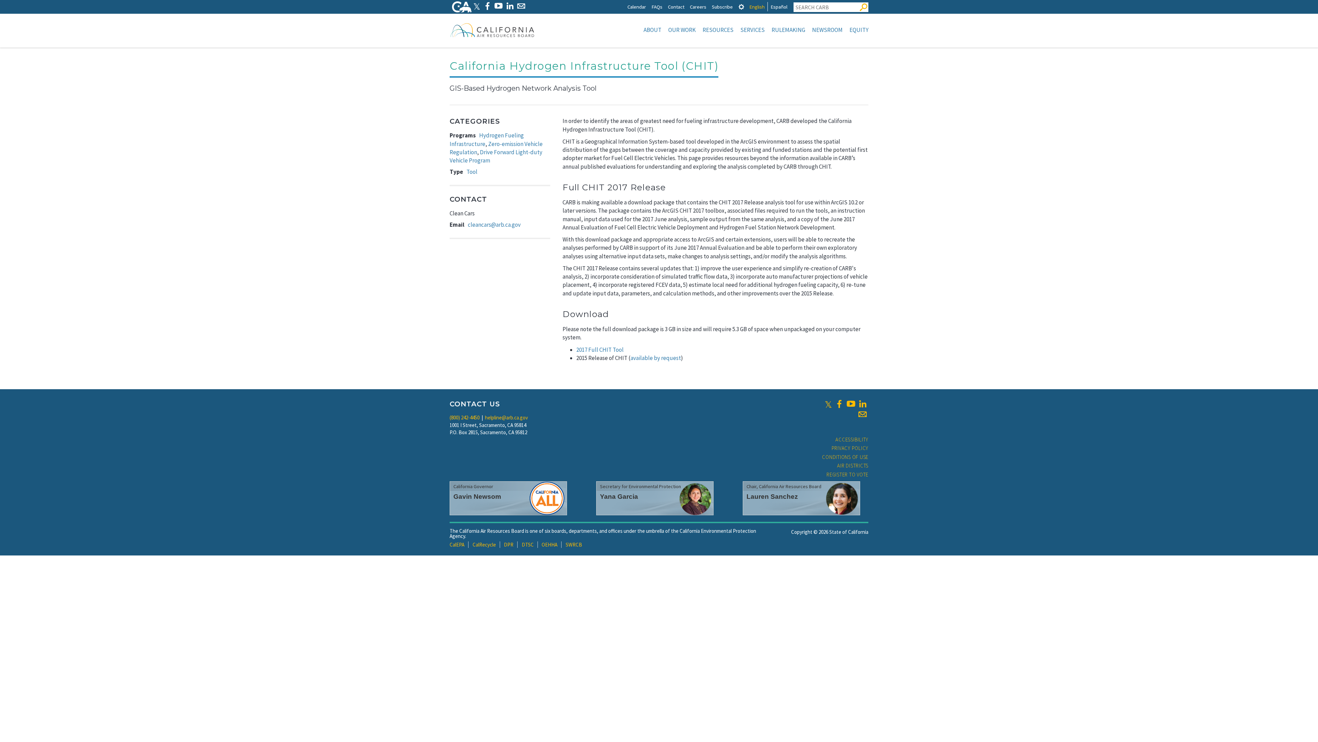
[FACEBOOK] (487, 6)
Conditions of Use (845, 457)
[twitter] (828, 404)
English (757, 6)
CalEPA (457, 544)
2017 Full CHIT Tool (600, 349)
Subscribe (722, 6)
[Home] (492, 29)
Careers (698, 6)
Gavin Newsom (477, 496)
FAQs (656, 6)
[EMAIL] (521, 6)
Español (779, 6)
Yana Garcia (619, 496)
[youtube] (850, 404)
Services (752, 30)
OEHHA (549, 544)
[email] (862, 414)
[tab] (741, 6)
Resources (718, 30)
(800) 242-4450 (464, 417)
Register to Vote (847, 474)
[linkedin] (862, 404)
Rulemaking (788, 30)
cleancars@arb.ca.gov (494, 224)
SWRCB (574, 544)
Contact (676, 6)
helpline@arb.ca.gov (506, 417)
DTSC (528, 544)
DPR (508, 544)
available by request (656, 358)
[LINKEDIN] (510, 6)
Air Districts (852, 465)
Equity (858, 30)
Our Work (682, 30)
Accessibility (851, 439)
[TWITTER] (476, 6)
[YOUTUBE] (498, 6)
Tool (471, 172)
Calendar (636, 6)
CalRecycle (484, 544)
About (652, 30)
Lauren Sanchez (772, 496)
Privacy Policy (850, 448)
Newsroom (827, 30)
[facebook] (839, 404)
